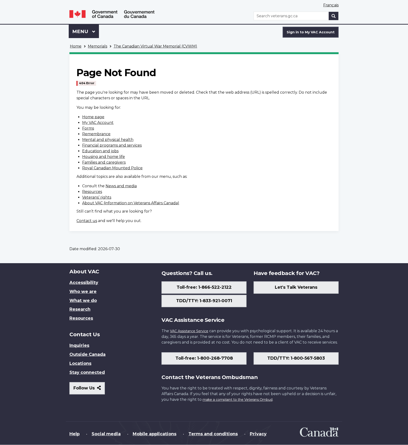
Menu (81, 31)
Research (79, 309)
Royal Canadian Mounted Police (112, 168)
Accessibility (83, 282)
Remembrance (96, 134)
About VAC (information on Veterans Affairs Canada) (130, 203)
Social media (106, 433)
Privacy (258, 433)
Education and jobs (100, 151)
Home (75, 46)
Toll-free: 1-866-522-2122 (204, 287)
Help (74, 433)
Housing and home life (103, 156)
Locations (80, 363)
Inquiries (79, 345)
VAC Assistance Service (189, 331)
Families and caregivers (104, 162)
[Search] (334, 16)
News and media (121, 186)
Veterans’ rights (96, 197)
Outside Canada (87, 354)
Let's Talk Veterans (296, 287)
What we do (83, 300)
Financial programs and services (112, 145)
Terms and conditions (213, 433)
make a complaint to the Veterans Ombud (237, 399)
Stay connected (87, 372)
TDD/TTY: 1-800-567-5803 (296, 358)
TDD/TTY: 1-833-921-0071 (204, 300)
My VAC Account (98, 122)
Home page (93, 117)
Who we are (83, 291)
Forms (88, 128)
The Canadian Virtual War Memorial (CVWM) (155, 46)
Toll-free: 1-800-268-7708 (204, 358)
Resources (92, 191)
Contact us (86, 220)
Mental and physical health (107, 139)
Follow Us (89, 389)
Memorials (97, 46)
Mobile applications (154, 433)
